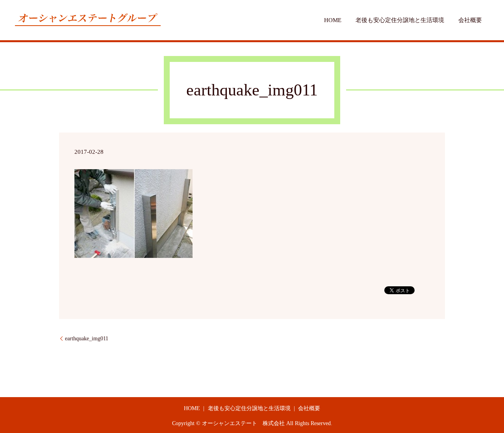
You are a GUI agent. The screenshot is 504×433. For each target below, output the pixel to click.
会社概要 (470, 20)
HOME (332, 20)
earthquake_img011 (86, 339)
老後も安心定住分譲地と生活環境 (400, 20)
